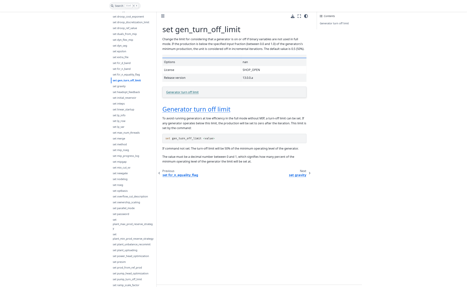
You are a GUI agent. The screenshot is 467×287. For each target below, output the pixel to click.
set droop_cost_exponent (128, 16)
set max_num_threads (126, 132)
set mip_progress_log (126, 156)
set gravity (119, 86)
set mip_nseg (121, 150)
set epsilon (119, 51)
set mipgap (120, 161)
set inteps (119, 103)
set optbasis (120, 190)
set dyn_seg (120, 45)
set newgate (120, 173)
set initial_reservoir (124, 97)
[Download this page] (292, 16)
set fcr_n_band (122, 69)
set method (120, 144)
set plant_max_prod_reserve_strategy (133, 224)
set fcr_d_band (122, 63)
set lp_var (118, 127)
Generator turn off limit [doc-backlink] (196, 109)
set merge (119, 138)
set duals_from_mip (125, 34)
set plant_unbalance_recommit (131, 244)
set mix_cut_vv (121, 167)
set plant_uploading (125, 250)
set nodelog (120, 179)
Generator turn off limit (182, 92)
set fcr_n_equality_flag (126, 74)
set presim (119, 262)
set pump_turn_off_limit (127, 279)
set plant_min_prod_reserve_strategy (133, 236)
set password (121, 214)
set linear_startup (123, 109)
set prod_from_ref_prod (127, 267)
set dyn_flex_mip (123, 39)
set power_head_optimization (131, 256)
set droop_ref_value (125, 28)
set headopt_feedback (126, 92)
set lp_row (119, 121)
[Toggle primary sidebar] (162, 16)
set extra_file (120, 57)
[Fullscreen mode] (299, 16)
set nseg (118, 185)
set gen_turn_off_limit (127, 80)
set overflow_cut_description (130, 196)
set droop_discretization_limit (131, 22)
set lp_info (119, 115)
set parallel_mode (124, 208)
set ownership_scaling (126, 202)
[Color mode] (306, 16)
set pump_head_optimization (130, 273)
